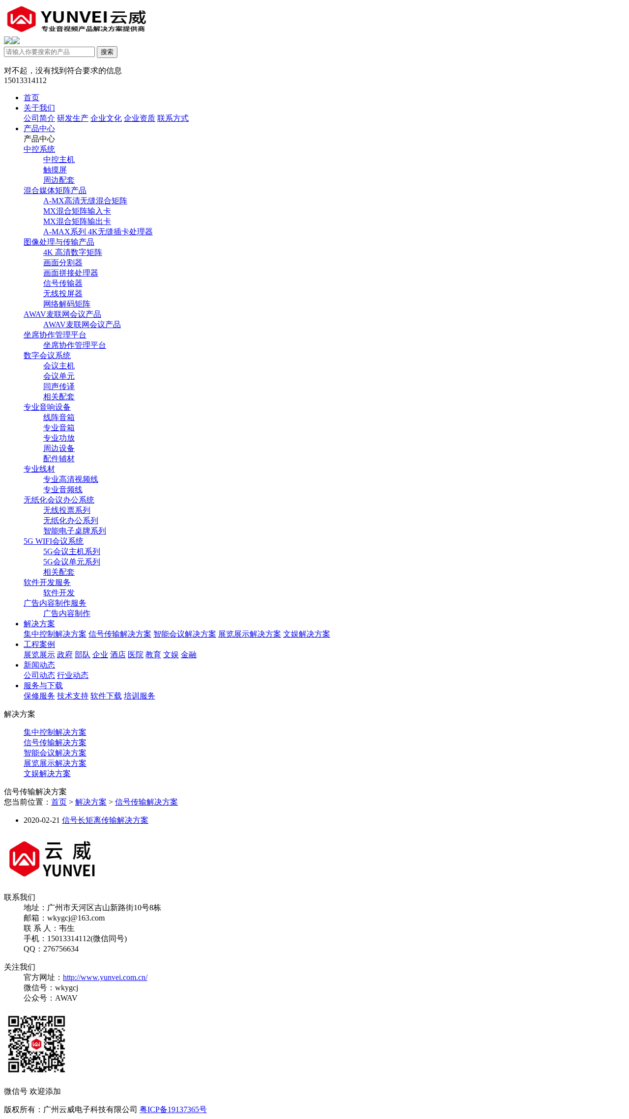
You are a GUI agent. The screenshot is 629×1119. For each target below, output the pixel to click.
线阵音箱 (59, 417)
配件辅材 (59, 458)
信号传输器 (63, 283)
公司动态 (39, 675)
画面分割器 (63, 262)
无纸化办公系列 (70, 520)
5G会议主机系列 (71, 551)
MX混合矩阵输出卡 (77, 221)
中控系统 (39, 149)
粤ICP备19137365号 (173, 1109)
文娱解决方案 (306, 634)
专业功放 (59, 438)
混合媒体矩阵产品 (55, 190)
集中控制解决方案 (55, 634)
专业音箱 (59, 427)
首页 (59, 802)
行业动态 (72, 675)
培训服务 (139, 696)
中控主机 (59, 159)
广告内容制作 (66, 613)
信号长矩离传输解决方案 (105, 820)
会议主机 (59, 366)
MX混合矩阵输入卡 (77, 211)
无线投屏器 (63, 293)
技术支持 (72, 696)
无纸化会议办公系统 (59, 500)
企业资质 (139, 118)
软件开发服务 (47, 582)
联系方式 (173, 118)
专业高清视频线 (70, 479)
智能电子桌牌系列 (74, 531)
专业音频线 (63, 489)
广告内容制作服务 (55, 603)
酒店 (118, 654)
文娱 (171, 654)
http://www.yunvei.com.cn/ (105, 977)
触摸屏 (55, 170)
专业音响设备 (47, 407)
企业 (100, 654)
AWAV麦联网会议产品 (62, 314)
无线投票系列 (66, 510)
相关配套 (59, 396)
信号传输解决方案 (119, 634)
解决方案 (91, 802)
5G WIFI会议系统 (54, 541)
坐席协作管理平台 (55, 335)
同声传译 (59, 386)
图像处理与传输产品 (59, 242)
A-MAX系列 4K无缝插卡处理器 (98, 231)
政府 (65, 654)
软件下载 (106, 696)
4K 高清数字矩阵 (72, 252)
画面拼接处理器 (70, 273)
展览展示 (39, 654)
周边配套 (59, 180)
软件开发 (59, 592)
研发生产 (72, 118)
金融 (189, 654)
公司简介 (39, 118)
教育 (153, 654)
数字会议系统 (47, 355)
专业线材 (39, 469)
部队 (82, 654)
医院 (135, 654)
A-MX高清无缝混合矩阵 (85, 200)
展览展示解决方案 (249, 634)
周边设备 (59, 448)
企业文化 (106, 118)
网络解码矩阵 (66, 304)
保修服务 (39, 696)
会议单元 (59, 376)
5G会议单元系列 (71, 562)
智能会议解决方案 (184, 634)
